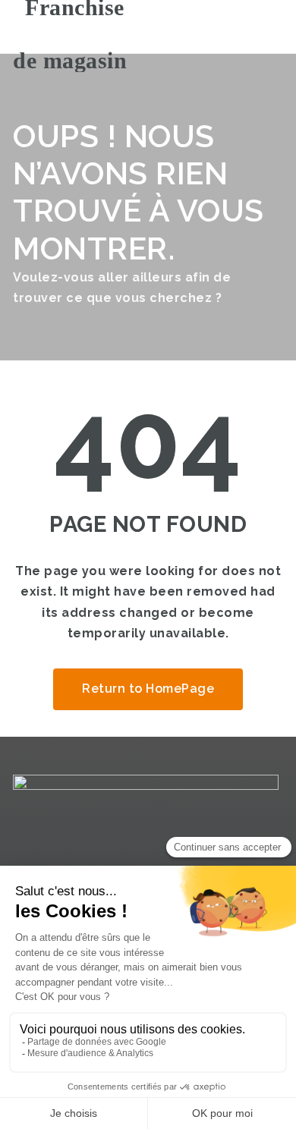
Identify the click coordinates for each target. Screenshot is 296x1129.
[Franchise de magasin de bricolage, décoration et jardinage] (77, 26)
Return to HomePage (148, 688)
